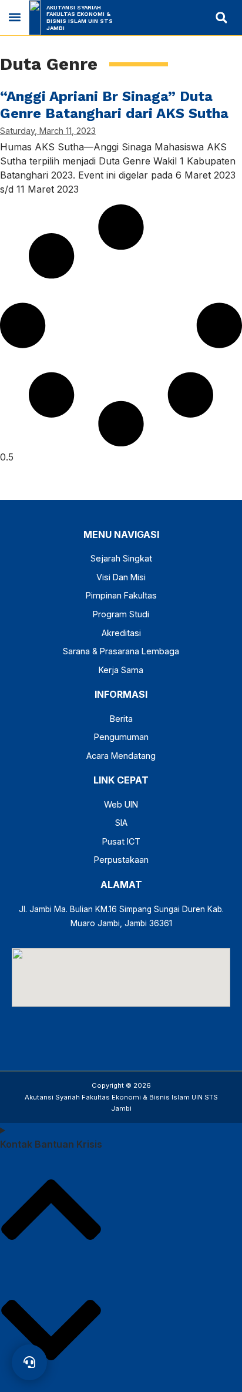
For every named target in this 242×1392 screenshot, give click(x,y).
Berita (121, 719)
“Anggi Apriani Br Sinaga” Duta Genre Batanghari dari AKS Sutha (114, 105)
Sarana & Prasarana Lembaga (121, 651)
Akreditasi (121, 633)
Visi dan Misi (121, 577)
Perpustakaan (121, 860)
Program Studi (121, 614)
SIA (121, 823)
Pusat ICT (121, 841)
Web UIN (121, 804)
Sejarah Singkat (121, 558)
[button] (14, 17)
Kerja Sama (121, 670)
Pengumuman (121, 737)
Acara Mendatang (121, 756)
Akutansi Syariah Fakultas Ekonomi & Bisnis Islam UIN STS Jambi (79, 17)
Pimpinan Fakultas (121, 595)
